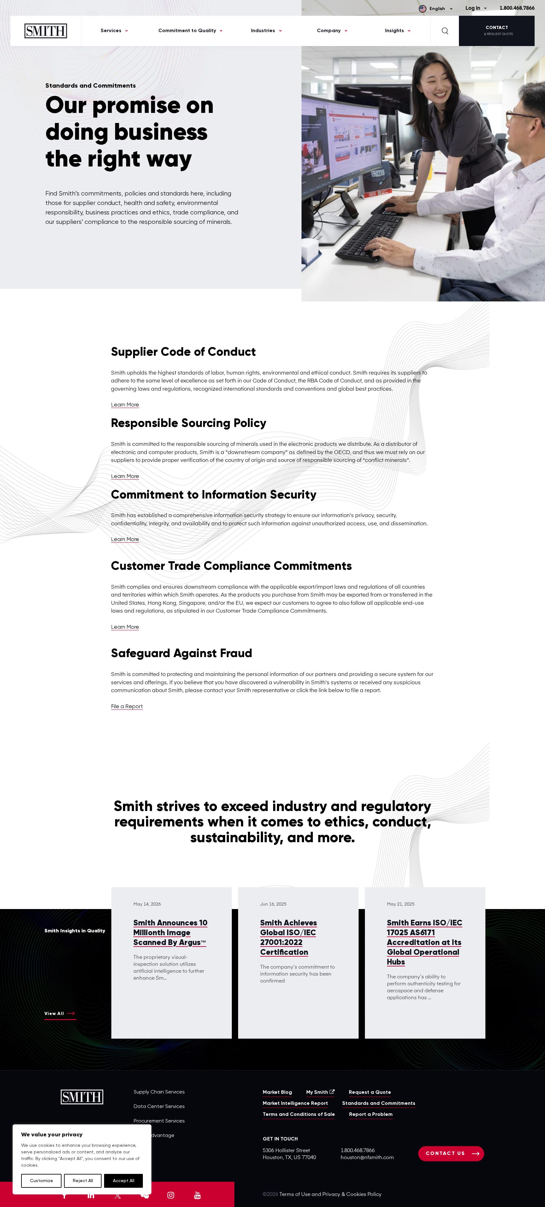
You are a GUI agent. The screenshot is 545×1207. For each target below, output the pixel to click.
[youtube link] (197, 1194)
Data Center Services (159, 1106)
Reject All (83, 1181)
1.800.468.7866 (517, 8)
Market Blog (277, 1092)
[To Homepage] (45, 31)
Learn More (125, 405)
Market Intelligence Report (295, 1103)
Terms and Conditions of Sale (299, 1114)
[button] (544, 1205)
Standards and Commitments (378, 1103)
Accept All (123, 1181)
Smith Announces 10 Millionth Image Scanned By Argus (170, 933)
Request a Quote (370, 1092)
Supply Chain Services (159, 1092)
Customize (41, 1181)
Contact (498, 31)
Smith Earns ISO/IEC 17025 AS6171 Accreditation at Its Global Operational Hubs (424, 942)
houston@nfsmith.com (367, 1157)
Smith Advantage (154, 1135)
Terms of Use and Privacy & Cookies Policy (330, 1194)
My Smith (317, 1092)
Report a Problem (371, 1114)
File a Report (127, 706)
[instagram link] (171, 1194)
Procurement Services (159, 1121)
